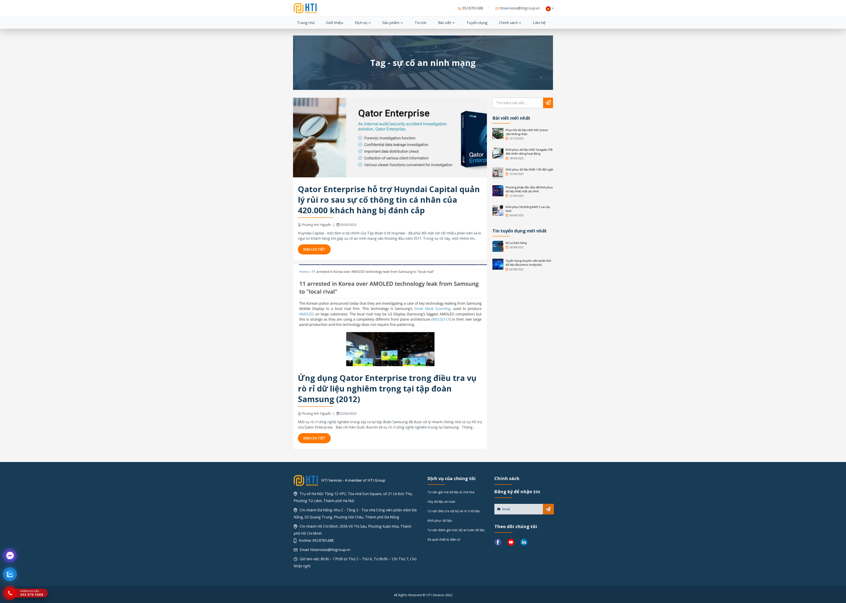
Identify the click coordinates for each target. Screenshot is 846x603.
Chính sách (508, 22)
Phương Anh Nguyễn (316, 225)
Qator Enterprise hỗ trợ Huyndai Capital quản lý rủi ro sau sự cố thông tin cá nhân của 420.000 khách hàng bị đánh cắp (389, 200)
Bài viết (444, 22)
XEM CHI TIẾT (314, 249)
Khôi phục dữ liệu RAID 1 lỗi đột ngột (529, 169)
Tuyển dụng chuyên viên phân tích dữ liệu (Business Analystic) (528, 263)
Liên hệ (539, 22)
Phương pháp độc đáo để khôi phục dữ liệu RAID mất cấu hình (529, 189)
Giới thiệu (334, 22)
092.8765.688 (472, 8)
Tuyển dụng (477, 22)
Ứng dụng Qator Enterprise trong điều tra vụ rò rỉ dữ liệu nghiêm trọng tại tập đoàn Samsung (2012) (387, 388)
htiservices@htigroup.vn (519, 8)
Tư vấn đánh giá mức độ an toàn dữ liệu (456, 530)
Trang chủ (306, 22)
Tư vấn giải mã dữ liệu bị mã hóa (450, 492)
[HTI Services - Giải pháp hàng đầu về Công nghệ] (305, 8)
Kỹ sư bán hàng (516, 243)
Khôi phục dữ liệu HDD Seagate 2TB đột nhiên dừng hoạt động (529, 152)
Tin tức (421, 22)
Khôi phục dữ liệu (439, 520)
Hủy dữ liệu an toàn (441, 501)
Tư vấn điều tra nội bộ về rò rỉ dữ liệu (453, 511)
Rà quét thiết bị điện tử (443, 539)
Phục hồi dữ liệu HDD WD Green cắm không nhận (527, 132)
